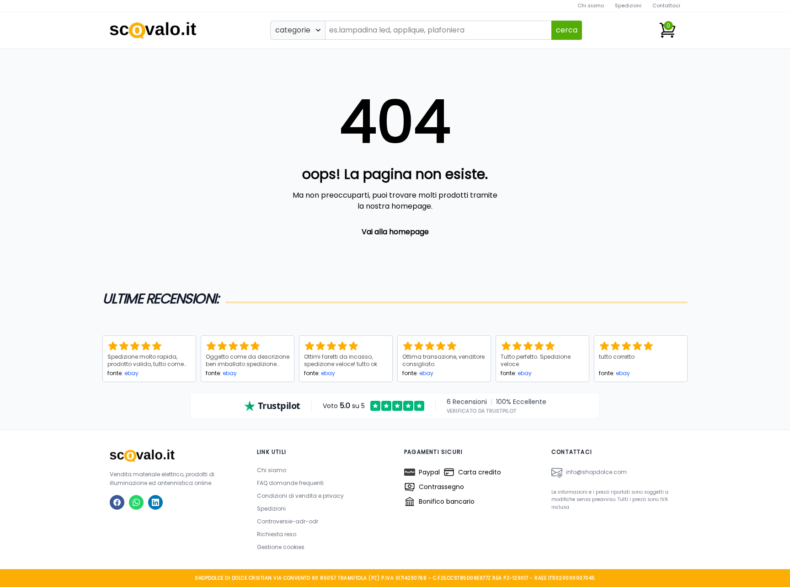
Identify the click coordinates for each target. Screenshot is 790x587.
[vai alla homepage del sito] (174, 455)
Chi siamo (590, 5)
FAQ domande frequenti (290, 483)
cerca (566, 30)
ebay (131, 373)
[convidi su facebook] (117, 502)
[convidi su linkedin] (155, 502)
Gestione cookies (280, 547)
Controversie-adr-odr (287, 521)
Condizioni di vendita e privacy (300, 496)
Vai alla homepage (395, 231)
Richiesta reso (276, 534)
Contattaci (666, 5)
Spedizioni (628, 5)
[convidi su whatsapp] (136, 502)
